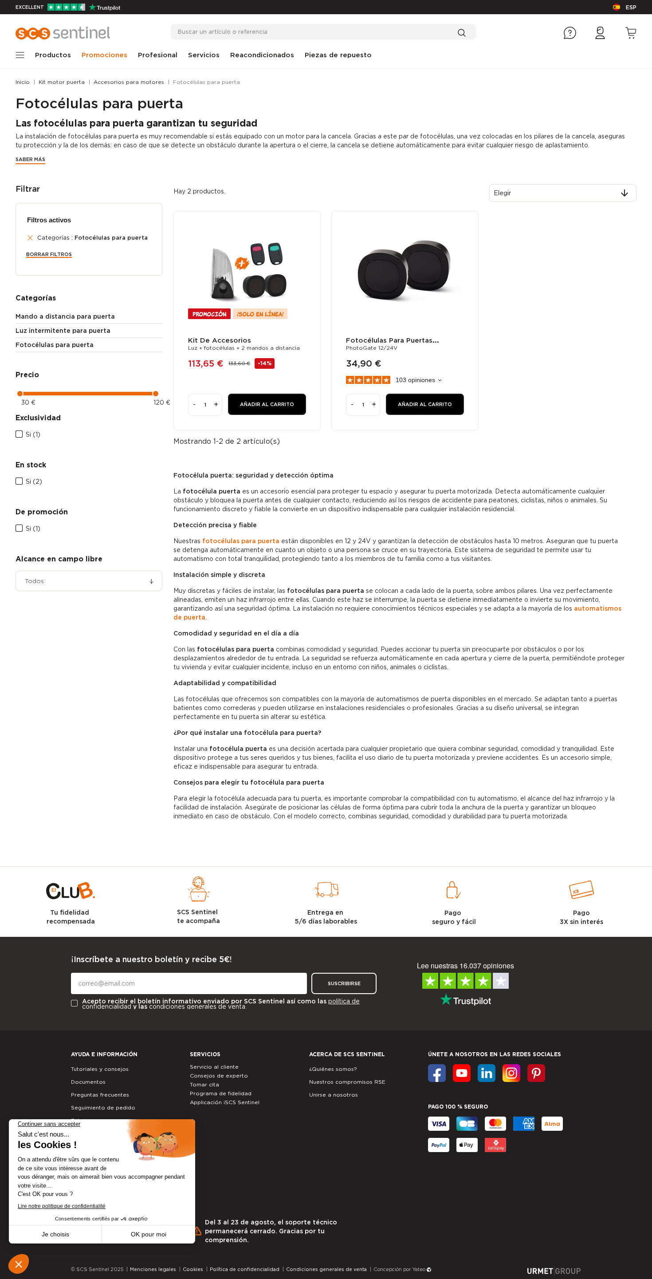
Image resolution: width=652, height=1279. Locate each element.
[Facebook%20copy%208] (536, 1073)
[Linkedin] (486, 1073)
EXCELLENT (30, 7)
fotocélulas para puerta (240, 541)
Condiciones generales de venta (326, 1269)
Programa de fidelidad (220, 1093)
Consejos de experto (219, 1075)
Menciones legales (153, 1269)
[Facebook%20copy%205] (462, 1073)
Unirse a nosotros (333, 1094)
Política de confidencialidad (244, 1269)
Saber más (30, 159)
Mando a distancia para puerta (65, 316)
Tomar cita (204, 1084)
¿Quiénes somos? (333, 1069)
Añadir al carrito (267, 404)
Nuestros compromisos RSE (347, 1081)
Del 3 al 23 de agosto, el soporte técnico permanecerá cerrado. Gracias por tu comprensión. (271, 1231)
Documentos (88, 1081)
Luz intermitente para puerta (63, 330)
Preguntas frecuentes (100, 1094)
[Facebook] (437, 1073)
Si (33, 434)
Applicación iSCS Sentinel (224, 1102)
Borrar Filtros (49, 254)
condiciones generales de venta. (198, 1006)
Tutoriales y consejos (100, 1069)
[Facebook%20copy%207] (511, 1073)
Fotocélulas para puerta (55, 344)
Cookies (193, 1269)
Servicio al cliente (214, 1066)
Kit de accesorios (219, 340)
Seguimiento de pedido (103, 1107)
